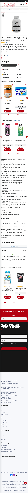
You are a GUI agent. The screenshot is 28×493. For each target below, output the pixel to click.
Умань (24, 487)
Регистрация (3, 447)
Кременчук (10, 488)
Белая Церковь (16, 488)
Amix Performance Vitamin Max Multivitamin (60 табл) (7, 289)
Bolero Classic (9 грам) (20, 140)
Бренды (2, 435)
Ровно (14, 487)
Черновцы (23, 483)
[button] (2, 4)
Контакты (3, 407)
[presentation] (1, 98)
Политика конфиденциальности (8, 449)
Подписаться (22, 318)
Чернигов (19, 484)
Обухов (7, 490)
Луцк (17, 487)
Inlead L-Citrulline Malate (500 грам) (7, 102)
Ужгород (21, 487)
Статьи (2, 437)
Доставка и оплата (5, 410)
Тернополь (4, 484)
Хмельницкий (10, 484)
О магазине (3, 412)
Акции (2, 432)
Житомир (24, 484)
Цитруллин (10, 58)
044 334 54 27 (4, 422)
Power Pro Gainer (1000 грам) (20, 289)
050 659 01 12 (4, 424)
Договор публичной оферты (7, 451)
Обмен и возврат (4, 414)
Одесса (19, 485)
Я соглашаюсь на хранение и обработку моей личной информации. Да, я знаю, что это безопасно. (13, 344)
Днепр (8, 483)
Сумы (12, 487)
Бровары (4, 490)
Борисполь (22, 488)
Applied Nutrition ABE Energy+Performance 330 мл (8, 142)
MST (7, 55)
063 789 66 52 (4, 426)
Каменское (12, 490)
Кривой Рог (5, 488)
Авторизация (4, 445)
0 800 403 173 (4, 420)
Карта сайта (3, 439)
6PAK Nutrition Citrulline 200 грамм (20, 102)
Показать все (16, 120)
